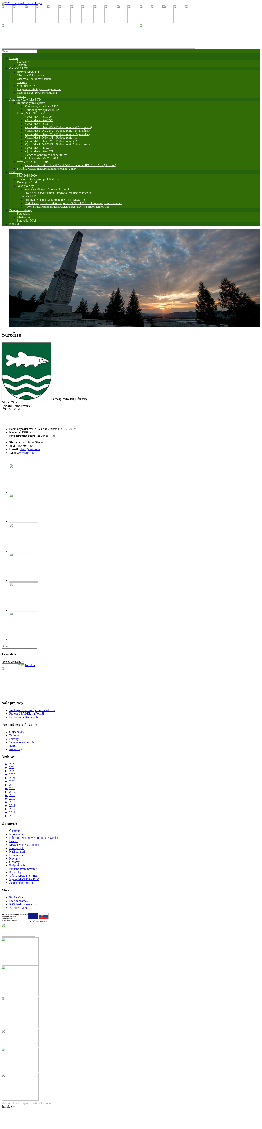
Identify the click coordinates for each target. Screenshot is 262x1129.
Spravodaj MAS (27, 220)
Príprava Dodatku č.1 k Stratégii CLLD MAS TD (55, 199)
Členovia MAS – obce (30, 75)
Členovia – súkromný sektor (34, 78)
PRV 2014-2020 (27, 175)
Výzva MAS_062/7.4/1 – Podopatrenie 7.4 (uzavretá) (57, 144)
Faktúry (14, 739)
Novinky (14, 858)
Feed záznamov (18, 901)
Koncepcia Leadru (28, 182)
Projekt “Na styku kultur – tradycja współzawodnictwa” (58, 192)
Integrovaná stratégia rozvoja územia (39, 89)
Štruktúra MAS (26, 85)
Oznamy (22, 65)
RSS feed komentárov (22, 904)
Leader (13, 841)
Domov (13, 58)
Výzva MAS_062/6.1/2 (39, 123)
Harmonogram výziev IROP (42, 110)
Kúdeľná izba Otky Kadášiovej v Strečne (34, 837)
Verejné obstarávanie (21, 742)
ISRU (12, 745)
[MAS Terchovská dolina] (22, 3)
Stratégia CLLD (26, 196)
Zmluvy (14, 735)
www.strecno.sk (26, 452)
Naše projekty (25, 186)
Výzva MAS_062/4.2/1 (39, 151)
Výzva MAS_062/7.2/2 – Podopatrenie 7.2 (51, 141)
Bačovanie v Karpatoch (23, 717)
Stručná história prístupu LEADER (38, 179)
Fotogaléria (16, 834)
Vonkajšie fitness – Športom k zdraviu (47, 189)
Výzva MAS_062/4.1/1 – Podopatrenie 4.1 (51, 137)
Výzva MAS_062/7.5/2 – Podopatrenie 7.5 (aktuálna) (57, 130)
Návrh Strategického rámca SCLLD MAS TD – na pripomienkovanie (67, 206)
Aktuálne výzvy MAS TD (25, 99)
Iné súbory (15, 749)
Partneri (21, 96)
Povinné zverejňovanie (23, 868)
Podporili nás (17, 865)
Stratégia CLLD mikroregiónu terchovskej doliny (47, 168)
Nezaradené (16, 855)
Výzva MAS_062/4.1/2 (39, 148)
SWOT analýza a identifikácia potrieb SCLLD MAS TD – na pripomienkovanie (73, 203)
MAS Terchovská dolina (24, 844)
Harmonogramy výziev (31, 103)
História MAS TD (28, 72)
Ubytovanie (24, 217)
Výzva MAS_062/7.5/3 (39, 120)
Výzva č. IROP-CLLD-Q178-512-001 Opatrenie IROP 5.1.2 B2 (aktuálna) (70, 165)
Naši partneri (17, 851)
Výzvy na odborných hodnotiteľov (46, 154)
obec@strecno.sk (30, 449)
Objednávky (16, 732)
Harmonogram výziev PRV (41, 106)
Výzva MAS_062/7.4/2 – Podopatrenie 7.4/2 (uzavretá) (58, 127)
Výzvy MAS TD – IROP (32, 161)
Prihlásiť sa (16, 897)
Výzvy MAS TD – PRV (32, 113)
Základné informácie (21, 882)
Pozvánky (23, 61)
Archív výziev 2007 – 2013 (41, 158)
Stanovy (22, 82)
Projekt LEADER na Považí (26, 713)
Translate (30, 665)
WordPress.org (18, 907)
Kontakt (14, 224)
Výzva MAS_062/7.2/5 (39, 116)
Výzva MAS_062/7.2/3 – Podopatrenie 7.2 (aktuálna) (57, 134)
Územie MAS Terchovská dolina (37, 92)
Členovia (14, 830)
